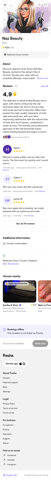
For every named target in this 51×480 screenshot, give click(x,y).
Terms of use (8, 413)
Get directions (11, 264)
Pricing (6, 429)
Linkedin (11, 460)
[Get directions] (25, 255)
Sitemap (6, 391)
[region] (25, 18)
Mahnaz (6, 170)
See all (44, 86)
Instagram (11, 464)
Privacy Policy (9, 404)
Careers (6, 378)
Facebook (11, 455)
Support (6, 438)
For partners (8, 425)
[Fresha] (25, 355)
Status (5, 443)
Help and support (10, 382)
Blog (5, 387)
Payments (7, 434)
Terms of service (10, 408)
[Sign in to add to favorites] (33, 283)
